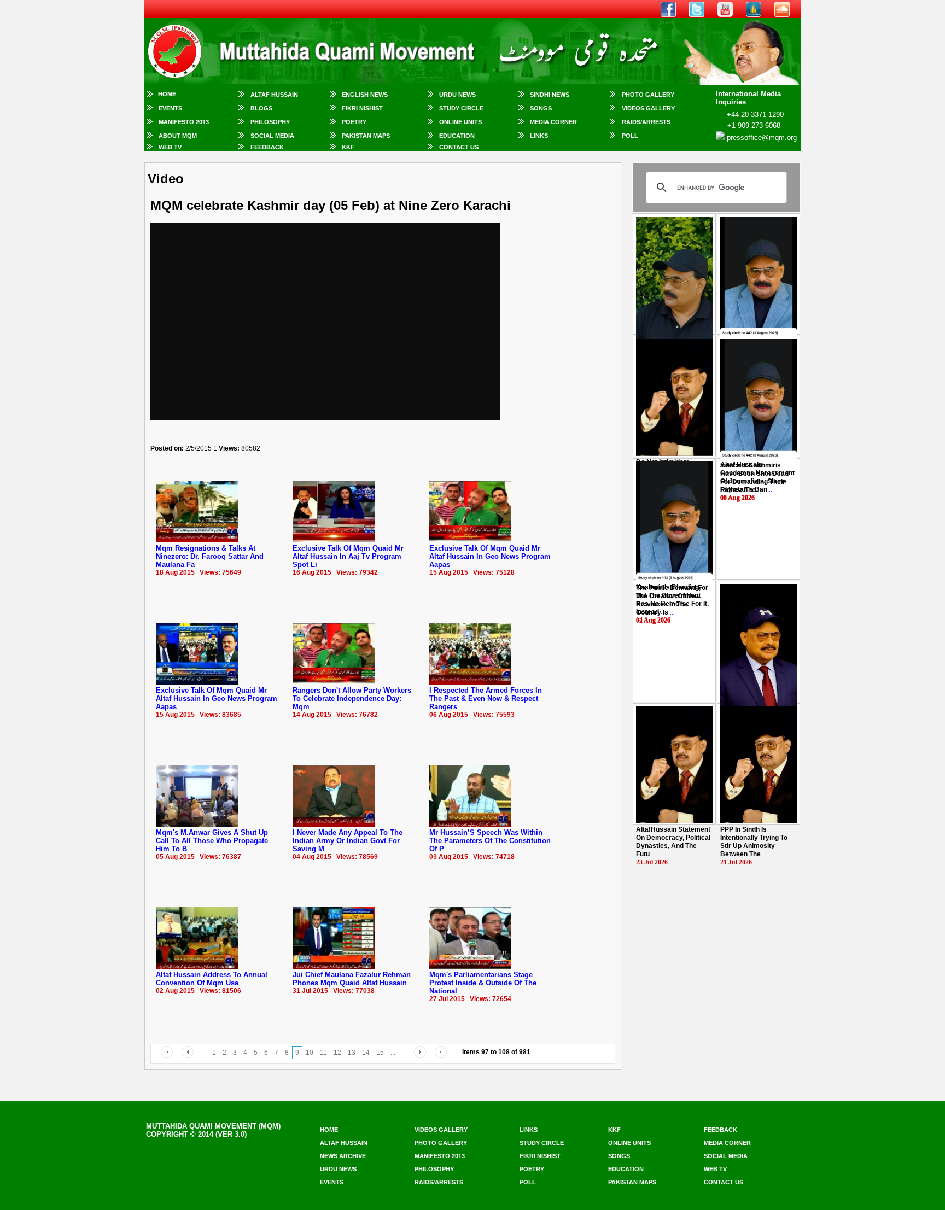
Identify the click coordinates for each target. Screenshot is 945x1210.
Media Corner (553, 122)
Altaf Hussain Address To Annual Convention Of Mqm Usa (211, 979)
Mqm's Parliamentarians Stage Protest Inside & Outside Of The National (482, 983)
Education (457, 135)
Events (170, 108)
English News (365, 94)
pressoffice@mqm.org (762, 137)
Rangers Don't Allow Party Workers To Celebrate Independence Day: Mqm (352, 698)
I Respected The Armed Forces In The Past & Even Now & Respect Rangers (485, 698)
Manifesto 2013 (184, 122)
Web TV (170, 147)
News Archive (343, 1156)
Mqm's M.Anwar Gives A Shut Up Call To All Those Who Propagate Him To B (212, 840)
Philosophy (270, 122)
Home (167, 94)
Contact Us (459, 147)
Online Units (460, 122)
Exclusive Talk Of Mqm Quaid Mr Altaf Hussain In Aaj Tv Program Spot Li (348, 556)
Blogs (261, 108)
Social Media (272, 135)
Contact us (723, 1182)
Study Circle (461, 108)
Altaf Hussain (274, 94)
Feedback (267, 147)
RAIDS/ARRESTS (646, 122)
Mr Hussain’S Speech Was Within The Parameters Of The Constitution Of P (490, 840)
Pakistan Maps (366, 135)
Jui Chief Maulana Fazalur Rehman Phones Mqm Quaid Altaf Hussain (352, 979)
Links (539, 135)
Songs (541, 108)
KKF (348, 147)
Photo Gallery (648, 94)
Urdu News (457, 94)
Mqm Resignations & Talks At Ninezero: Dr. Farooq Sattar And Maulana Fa (210, 556)
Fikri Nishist (362, 108)
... (754, 477)
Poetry (354, 122)
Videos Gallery (648, 108)
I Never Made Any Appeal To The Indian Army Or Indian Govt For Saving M (347, 840)
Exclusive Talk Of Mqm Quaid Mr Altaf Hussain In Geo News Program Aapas (490, 556)
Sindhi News (549, 94)
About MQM (178, 135)
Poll (630, 135)
